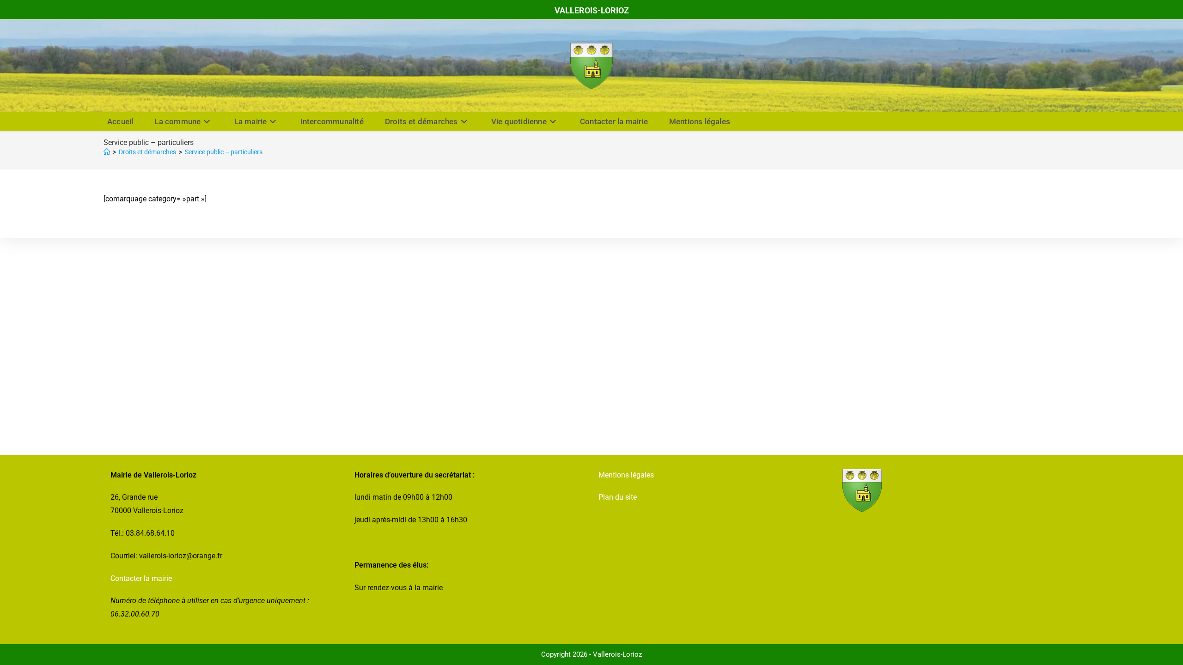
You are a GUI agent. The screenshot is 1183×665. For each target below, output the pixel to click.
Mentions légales (626, 475)
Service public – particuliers (223, 152)
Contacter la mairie (141, 578)
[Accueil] (107, 152)
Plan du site (617, 497)
